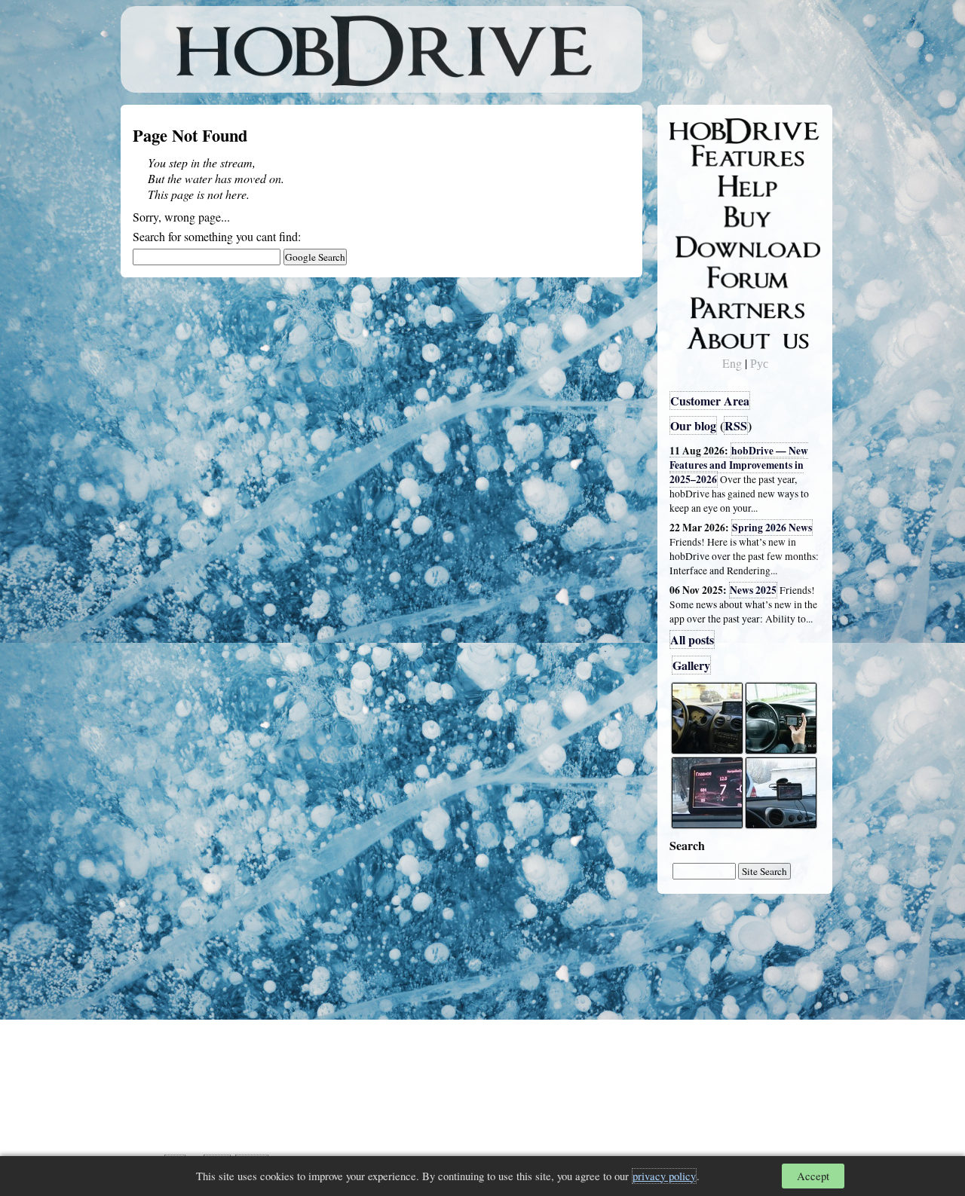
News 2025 (753, 590)
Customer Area (709, 400)
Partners (701, 305)
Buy (690, 215)
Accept (813, 1176)
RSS (736, 425)
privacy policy (664, 1176)
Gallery (691, 665)
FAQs (694, 185)
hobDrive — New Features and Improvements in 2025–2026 (738, 465)
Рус (759, 363)
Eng (732, 363)
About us (703, 335)
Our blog (693, 425)
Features (702, 156)
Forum (697, 275)
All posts (692, 639)
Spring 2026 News (772, 527)
